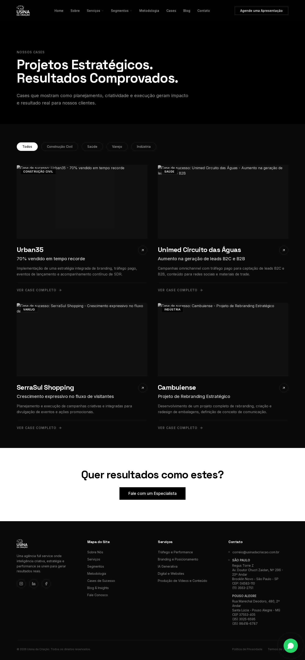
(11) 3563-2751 (242, 588)
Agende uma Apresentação (261, 10)
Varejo (117, 146)
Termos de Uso (278, 649)
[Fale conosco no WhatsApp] (291, 646)
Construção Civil (60, 146)
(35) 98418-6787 (245, 623)
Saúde (92, 146)
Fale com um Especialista (152, 493)
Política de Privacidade (247, 649)
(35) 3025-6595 (243, 619)
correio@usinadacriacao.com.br (255, 552)
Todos (27, 146)
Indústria (144, 146)
